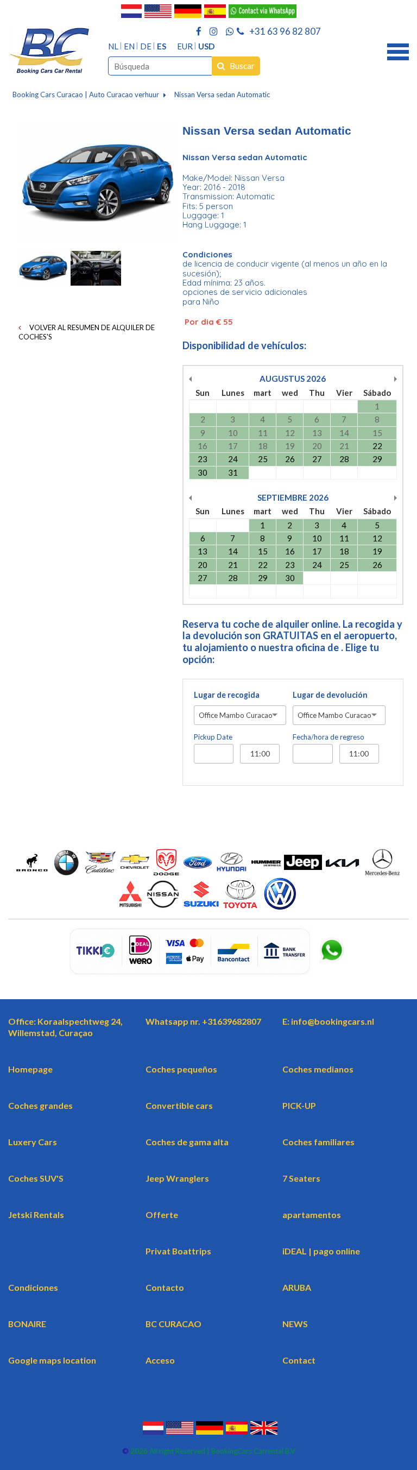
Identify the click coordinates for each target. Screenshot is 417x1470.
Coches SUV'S (36, 1178)
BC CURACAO (173, 1323)
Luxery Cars (32, 1142)
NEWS (295, 1323)
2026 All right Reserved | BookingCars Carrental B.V (212, 1451)
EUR (185, 46)
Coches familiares (318, 1142)
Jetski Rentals (36, 1214)
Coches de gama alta (187, 1142)
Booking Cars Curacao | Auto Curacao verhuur (85, 94)
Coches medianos (317, 1069)
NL (113, 46)
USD (206, 46)
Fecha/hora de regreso (328, 737)
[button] (398, 50)
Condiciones (33, 1287)
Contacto (165, 1287)
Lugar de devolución (330, 694)
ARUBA (296, 1287)
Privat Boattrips (178, 1251)
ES (161, 46)
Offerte (162, 1214)
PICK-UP (299, 1105)
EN (129, 46)
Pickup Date (213, 737)
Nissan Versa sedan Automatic (222, 94)
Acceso (160, 1360)
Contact (298, 1360)
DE (145, 46)
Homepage (30, 1069)
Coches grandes (40, 1105)
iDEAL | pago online (321, 1251)
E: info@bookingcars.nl (328, 1021)
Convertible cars (179, 1105)
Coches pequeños (181, 1069)
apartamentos (311, 1214)
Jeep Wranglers (177, 1178)
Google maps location (52, 1360)
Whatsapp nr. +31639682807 (203, 1021)
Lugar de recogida (227, 694)
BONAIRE (27, 1323)
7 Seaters (301, 1178)
